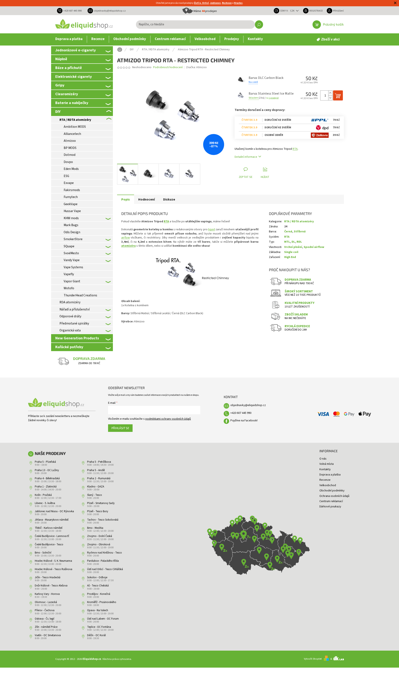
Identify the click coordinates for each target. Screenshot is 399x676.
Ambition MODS (75, 126)
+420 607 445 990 (240, 413)
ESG (66, 176)
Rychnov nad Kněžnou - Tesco (104, 553)
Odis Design (72, 232)
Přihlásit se (120, 428)
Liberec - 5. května (45, 503)
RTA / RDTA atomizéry (75, 119)
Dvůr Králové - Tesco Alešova (51, 585)
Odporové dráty (70, 316)
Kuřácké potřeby (69, 347)
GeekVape (70, 204)
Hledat (259, 24)
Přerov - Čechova (44, 610)
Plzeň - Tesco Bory (97, 511)
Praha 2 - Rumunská (98, 478)
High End (290, 257)
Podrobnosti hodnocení (168, 67)
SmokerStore (73, 239)
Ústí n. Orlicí (201, 3)
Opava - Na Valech (97, 610)
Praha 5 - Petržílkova (99, 462)
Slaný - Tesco (94, 495)
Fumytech (71, 197)
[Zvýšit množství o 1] (330, 93)
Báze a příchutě (68, 67)
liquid (211, 229)
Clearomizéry (66, 94)
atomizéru (128, 246)
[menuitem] (69, 39)
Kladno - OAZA (95, 486)
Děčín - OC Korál (96, 635)
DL (293, 242)
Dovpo (68, 162)
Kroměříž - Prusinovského (101, 602)
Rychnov (227, 3)
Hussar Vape (72, 211)
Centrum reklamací (331, 501)
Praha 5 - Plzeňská (45, 462)
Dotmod (69, 154)
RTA (295, 149)
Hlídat (265, 177)
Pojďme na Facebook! (244, 420)
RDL (299, 242)
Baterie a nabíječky (71, 103)
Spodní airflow (314, 247)
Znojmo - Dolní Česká (99, 536)
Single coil (291, 252)
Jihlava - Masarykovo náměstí (51, 520)
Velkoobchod (327, 485)
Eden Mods (71, 169)
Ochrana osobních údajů (334, 496)
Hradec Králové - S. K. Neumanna (53, 561)
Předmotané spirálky (74, 323)
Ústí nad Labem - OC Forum (103, 619)
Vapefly (69, 274)
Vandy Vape (72, 260)
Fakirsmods (72, 190)
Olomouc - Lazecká (46, 602)
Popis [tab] (125, 199)
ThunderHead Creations (80, 295)
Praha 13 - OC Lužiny (47, 470)
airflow (125, 238)
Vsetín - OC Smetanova (48, 635)
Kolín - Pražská (43, 495)
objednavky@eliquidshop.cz (248, 405)
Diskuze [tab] (169, 199)
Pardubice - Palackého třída (103, 561)
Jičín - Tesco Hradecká (47, 577)
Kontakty (325, 469)
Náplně (61, 59)
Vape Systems (73, 267)
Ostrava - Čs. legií (44, 619)
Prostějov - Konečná (98, 594)
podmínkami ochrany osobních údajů (168, 419)
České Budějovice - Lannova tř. (52, 536)
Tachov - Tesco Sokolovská (102, 520)
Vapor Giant (72, 281)
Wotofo (69, 288)
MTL (287, 242)
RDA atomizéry (69, 302)
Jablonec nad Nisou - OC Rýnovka (54, 511)
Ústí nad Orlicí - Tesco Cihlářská (105, 569)
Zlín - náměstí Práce (46, 627)
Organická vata (70, 330)
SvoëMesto (71, 253)
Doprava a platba (330, 475)
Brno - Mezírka (95, 528)
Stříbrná (300, 231)
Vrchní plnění (293, 247)
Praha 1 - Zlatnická (46, 486)
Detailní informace (246, 157)
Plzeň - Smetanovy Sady (101, 503)
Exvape (69, 183)
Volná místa (326, 464)
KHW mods (71, 218)
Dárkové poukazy (330, 506)
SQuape (69, 246)
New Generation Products (77, 338)
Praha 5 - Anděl (96, 470)
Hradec (238, 3)
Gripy (59, 85)
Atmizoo (70, 140)
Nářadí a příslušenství (74, 309)
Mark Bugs (71, 225)
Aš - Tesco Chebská (98, 585)
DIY (58, 111)
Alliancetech (72, 134)
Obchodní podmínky (332, 490)
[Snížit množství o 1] (330, 97)
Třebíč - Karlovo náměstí (48, 528)
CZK (292, 11)
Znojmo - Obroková (98, 544)
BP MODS (70, 148)
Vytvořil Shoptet (313, 659)
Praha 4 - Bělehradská (47, 478)
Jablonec (215, 3)
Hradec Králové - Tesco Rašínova (53, 569)
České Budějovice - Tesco (49, 544)
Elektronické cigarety (73, 76)
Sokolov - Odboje (97, 577)
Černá (288, 231)
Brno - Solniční (43, 553)
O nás (323, 459)
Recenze (325, 480)
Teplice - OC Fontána (99, 627)
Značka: (196, 67)
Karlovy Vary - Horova (47, 594)
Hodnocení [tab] (146, 199)
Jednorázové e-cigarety (75, 50)
